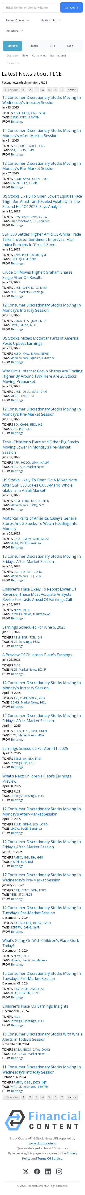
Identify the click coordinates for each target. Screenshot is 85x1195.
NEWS (44, 354)
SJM (43, 255)
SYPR (36, 927)
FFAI (27, 321)
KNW (26, 354)
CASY (25, 217)
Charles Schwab (20, 221)
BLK (30, 759)
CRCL (17, 288)
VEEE (13, 895)
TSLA (24, 183)
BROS (27, 1050)
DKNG (46, 1050)
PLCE (25, 255)
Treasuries (13, 63)
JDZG (34, 321)
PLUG (14, 467)
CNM (34, 217)
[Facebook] (37, 1172)
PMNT (32, 150)
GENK (25, 113)
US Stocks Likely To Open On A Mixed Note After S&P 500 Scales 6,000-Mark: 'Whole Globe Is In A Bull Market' (39, 485)
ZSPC (23, 117)
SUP (23, 862)
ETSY (13, 1054)
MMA (41, 735)
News (25, 55)
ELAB (35, 392)
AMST (26, 179)
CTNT (25, 890)
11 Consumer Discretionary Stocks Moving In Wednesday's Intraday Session (41, 1069)
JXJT (44, 1082)
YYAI (13, 1087)
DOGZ (37, 923)
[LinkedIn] (48, 1172)
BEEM (17, 759)
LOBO (44, 824)
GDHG (33, 146)
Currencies (39, 55)
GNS (34, 113)
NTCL (33, 325)
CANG (18, 923)
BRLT (23, 146)
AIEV (16, 989)
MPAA (24, 325)
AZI (16, 146)
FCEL (33, 637)
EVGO (47, 923)
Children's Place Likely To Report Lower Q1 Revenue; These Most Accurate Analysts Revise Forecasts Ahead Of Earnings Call (39, 594)
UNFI (13, 259)
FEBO (42, 890)
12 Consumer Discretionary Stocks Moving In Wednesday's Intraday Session (41, 100)
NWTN (14, 183)
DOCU (35, 501)
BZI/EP (42, 670)
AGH (17, 113)
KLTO (34, 288)
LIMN (35, 463)
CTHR (27, 923)
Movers (15, 960)
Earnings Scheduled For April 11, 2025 (35, 748)
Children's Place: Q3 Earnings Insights (35, 1006)
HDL (43, 702)
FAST (38, 759)
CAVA (36, 1050)
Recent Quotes (15, 20)
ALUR (17, 179)
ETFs (52, 45)
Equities (44, 221)
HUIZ (36, 642)
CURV (17, 731)
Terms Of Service (50, 1158)
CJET (16, 890)
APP (16, 463)
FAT (29, 572)
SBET (29, 429)
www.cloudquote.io (42, 1143)
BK (24, 759)
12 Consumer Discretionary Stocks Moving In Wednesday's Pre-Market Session (41, 877)
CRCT (45, 179)
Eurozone (48, 358)
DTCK (26, 392)
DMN (23, 698)
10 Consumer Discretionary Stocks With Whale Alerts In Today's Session (42, 1036)
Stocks (34, 45)
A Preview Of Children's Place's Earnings (37, 654)
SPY (41, 505)
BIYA (17, 217)
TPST (31, 396)
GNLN (43, 731)
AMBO (18, 857)
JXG (40, 425)
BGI (16, 572)
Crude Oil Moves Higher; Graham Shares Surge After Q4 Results (37, 275)
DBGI (27, 1082)
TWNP (14, 325)
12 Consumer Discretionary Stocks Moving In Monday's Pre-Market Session (41, 166)
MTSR (43, 288)
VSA (12, 150)
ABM (17, 501)
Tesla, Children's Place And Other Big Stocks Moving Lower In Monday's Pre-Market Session (40, 447)
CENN (36, 179)
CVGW (43, 217)
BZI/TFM (34, 117)
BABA (17, 1050)
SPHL (13, 429)
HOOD (25, 463)
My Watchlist (48, 20)
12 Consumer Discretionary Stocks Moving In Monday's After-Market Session (41, 133)
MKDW (14, 829)
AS (42, 989)
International (58, 55)
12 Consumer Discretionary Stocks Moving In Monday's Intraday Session (41, 307)
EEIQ (33, 425)
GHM (26, 288)
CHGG (24, 425)
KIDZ (43, 321)
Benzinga (17, 122)
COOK (18, 321)
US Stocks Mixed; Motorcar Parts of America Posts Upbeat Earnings (40, 341)
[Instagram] (59, 1172)
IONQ (33, 505)
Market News (19, 358)
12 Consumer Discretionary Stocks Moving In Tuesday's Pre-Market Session (41, 910)
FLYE (26, 731)
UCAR (33, 183)
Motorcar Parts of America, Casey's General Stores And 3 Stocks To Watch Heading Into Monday (39, 523)
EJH (33, 857)
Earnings (16, 614)
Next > (72, 90)
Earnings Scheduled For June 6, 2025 (33, 627)
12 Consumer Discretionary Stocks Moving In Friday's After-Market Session (41, 559)
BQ (16, 425)
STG (21, 895)
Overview (12, 55)
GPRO (43, 113)
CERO (25, 501)
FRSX (34, 731)
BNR (25, 637)
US (35, 221)
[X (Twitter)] (26, 1172)
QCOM (34, 255)
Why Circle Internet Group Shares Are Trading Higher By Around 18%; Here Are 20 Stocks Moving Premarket (42, 376)
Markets (12, 45)
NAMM (44, 463)
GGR (42, 698)
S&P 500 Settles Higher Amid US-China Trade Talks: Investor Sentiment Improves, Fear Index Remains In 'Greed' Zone (41, 239)
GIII (40, 637)
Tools (70, 45)
